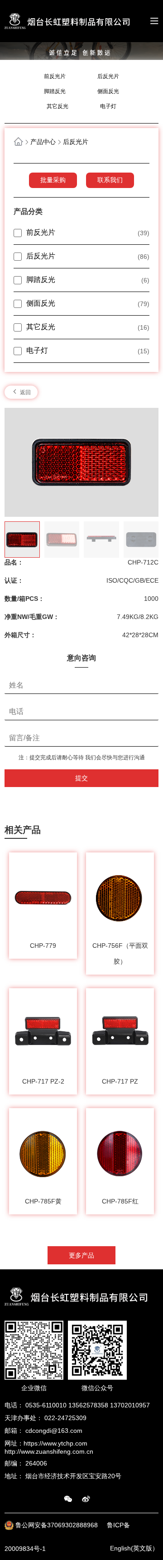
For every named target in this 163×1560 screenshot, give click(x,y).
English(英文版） (134, 1548)
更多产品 (81, 1255)
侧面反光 (108, 91)
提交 (81, 778)
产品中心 (43, 141)
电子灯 (108, 106)
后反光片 (108, 76)
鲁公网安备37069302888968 (57, 1525)
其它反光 (57, 106)
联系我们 (110, 179)
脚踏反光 (55, 91)
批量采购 (53, 179)
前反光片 (55, 76)
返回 (25, 392)
